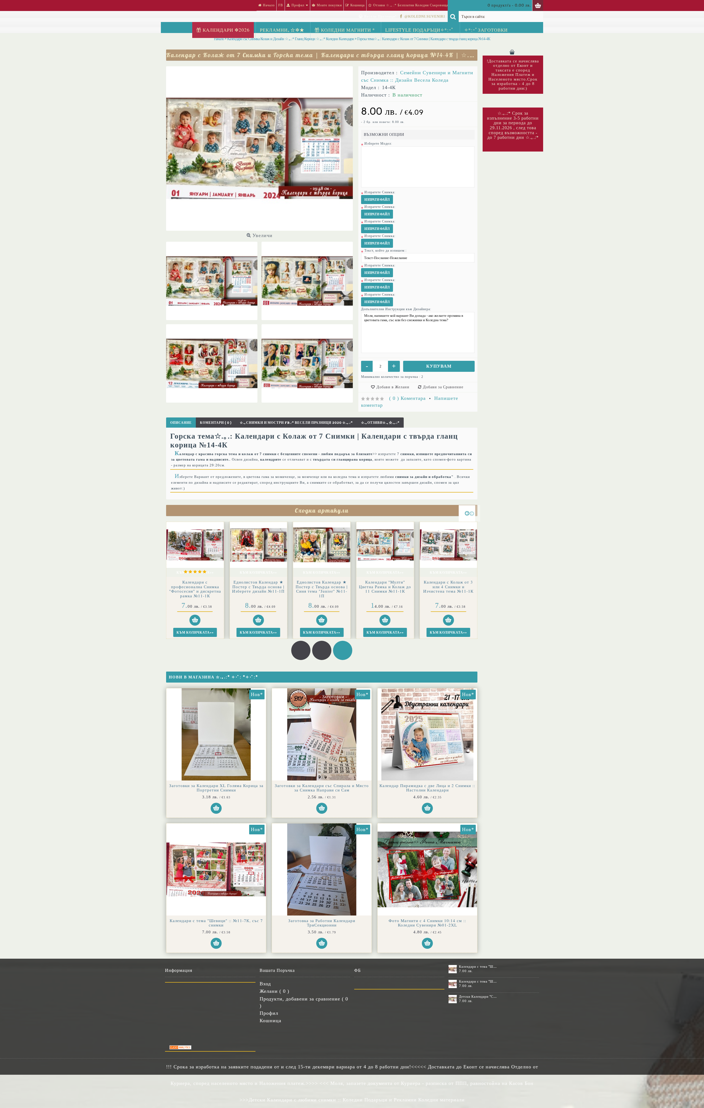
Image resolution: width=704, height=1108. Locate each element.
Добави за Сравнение (443, 387)
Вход (265, 983)
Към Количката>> (195, 572)
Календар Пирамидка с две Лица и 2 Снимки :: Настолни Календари (427, 788)
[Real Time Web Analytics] (180, 1048)
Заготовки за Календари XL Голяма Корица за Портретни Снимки (216, 788)
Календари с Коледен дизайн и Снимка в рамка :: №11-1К (195, 586)
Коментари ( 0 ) (216, 422)
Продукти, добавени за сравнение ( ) (304, 1002)
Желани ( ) (274, 991)
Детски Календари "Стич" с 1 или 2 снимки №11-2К (385, 584)
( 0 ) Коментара (407, 398)
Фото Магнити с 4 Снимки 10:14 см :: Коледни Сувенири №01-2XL (427, 923)
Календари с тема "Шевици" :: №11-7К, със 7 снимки (216, 923)
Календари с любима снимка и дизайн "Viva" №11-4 (322, 586)
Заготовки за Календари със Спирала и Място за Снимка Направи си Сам (322, 788)
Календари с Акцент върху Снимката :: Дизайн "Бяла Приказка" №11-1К (258, 586)
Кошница (270, 1020)
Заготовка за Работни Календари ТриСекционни (321, 923)
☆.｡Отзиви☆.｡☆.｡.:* (380, 422)
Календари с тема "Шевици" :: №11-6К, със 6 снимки (478, 967)
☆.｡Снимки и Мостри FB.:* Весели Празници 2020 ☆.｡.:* (296, 422)
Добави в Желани (392, 387)
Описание (181, 422)
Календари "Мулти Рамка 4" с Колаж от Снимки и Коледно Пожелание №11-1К (448, 588)
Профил (269, 1013)
